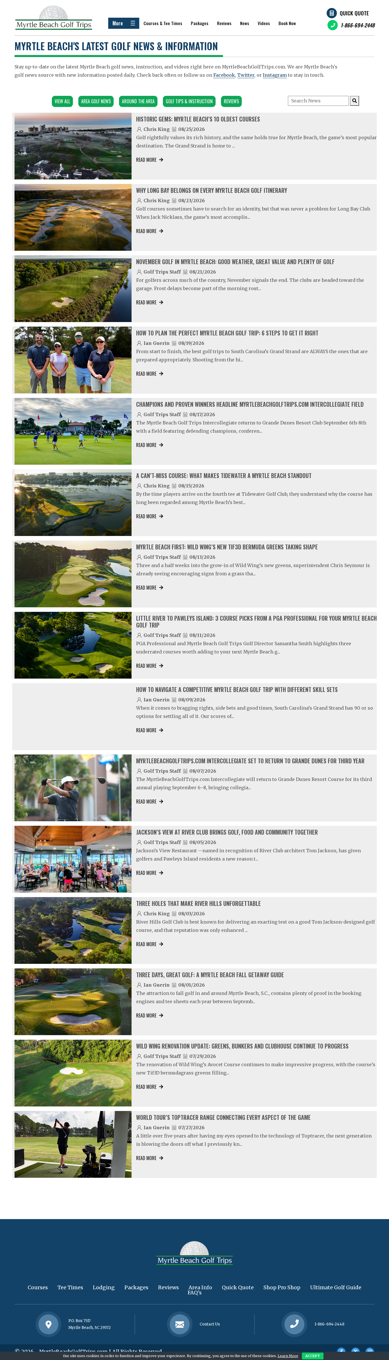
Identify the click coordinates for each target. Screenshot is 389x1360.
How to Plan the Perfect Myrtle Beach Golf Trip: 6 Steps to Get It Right (227, 332)
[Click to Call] (294, 1324)
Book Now (287, 23)
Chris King (157, 129)
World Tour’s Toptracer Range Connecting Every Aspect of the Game (223, 1117)
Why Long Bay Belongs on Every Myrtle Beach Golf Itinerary (211, 190)
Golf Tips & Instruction (189, 101)
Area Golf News (96, 101)
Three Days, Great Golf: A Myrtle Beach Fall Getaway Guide (210, 974)
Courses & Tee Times (163, 23)
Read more (146, 159)
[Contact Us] (48, 1324)
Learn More (288, 1356)
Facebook (224, 75)
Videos (264, 23)
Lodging (104, 1287)
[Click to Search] (354, 101)
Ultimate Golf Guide (335, 1287)
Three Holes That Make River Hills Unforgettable (198, 903)
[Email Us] (180, 1324)
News (244, 23)
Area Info (200, 1287)
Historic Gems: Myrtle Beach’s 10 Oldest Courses (198, 119)
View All (62, 101)
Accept (312, 1356)
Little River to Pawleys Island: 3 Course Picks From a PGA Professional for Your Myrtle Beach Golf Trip (256, 621)
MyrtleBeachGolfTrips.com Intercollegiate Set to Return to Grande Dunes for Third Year (250, 760)
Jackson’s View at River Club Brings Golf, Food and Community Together (227, 832)
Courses (38, 1287)
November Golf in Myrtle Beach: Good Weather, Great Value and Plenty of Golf (235, 261)
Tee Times (70, 1287)
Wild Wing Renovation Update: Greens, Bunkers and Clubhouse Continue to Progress (242, 1046)
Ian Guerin (157, 343)
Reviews (224, 23)
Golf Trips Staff (162, 272)
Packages (199, 23)
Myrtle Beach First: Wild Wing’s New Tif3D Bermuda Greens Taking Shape (227, 546)
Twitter (245, 75)
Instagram (275, 75)
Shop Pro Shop (281, 1287)
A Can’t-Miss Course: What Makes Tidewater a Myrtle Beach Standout (224, 475)
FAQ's (195, 1292)
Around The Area (138, 101)
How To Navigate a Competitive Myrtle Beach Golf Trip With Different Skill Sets (237, 689)
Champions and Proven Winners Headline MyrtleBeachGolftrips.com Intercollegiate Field (250, 404)
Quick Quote (354, 13)
